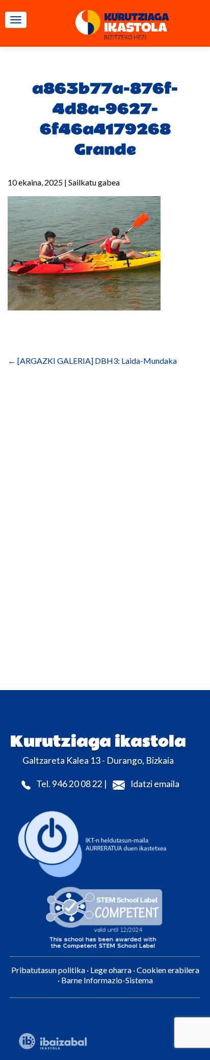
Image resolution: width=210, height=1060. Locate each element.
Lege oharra (111, 970)
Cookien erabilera (168, 970)
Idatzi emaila (154, 783)
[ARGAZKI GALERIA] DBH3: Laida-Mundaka (92, 360)
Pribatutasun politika (48, 970)
